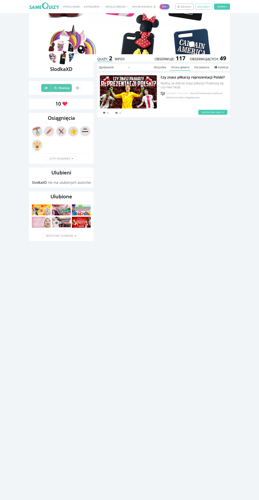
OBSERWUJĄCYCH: (208, 59)
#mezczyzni (207, 93)
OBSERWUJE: (170, 59)
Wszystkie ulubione (60, 235)
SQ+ (164, 6)
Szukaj (185, 6)
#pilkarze (217, 93)
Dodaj (222, 6)
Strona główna (180, 67)
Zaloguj (203, 6)
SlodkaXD (171, 93)
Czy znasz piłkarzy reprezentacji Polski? (193, 77)
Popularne (71, 6)
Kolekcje (223, 67)
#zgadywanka (193, 97)
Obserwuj (57, 88)
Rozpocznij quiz (212, 112)
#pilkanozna (172, 97)
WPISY (120, 59)
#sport (182, 97)
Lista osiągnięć (60, 158)
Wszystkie (160, 67)
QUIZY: (104, 59)
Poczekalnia (201, 67)
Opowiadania (143, 6)
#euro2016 (196, 93)
